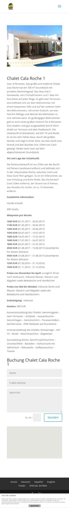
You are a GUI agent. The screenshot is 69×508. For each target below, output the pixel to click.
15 (46, 62)
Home (13, 481)
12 (37, 62)
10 (32, 62)
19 (56, 62)
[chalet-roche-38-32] (34, 65)
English (51, 481)
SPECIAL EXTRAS (38, 485)
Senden (53, 417)
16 (48, 62)
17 (51, 62)
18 (54, 62)
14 (43, 62)
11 (35, 62)
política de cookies (45, 502)
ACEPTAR (34, 506)
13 (40, 62)
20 (59, 62)
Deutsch (25, 481)
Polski (22, 485)
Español (38, 481)
